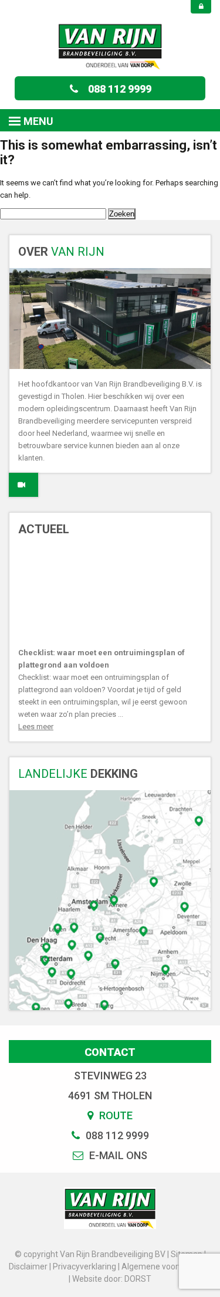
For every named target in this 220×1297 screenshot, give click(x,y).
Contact (110, 1052)
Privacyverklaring (84, 1266)
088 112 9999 (119, 89)
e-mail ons (117, 1155)
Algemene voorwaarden (166, 1266)
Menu (38, 121)
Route (115, 1115)
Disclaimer (28, 1266)
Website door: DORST (111, 1279)
